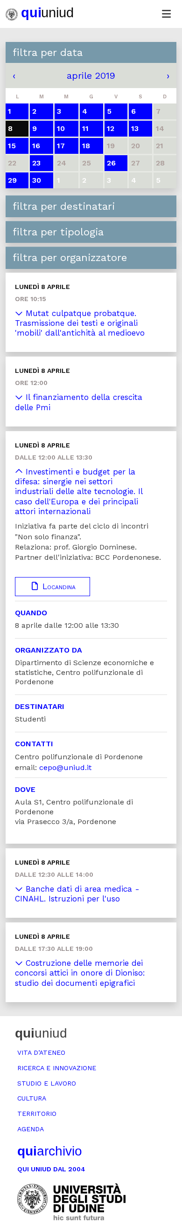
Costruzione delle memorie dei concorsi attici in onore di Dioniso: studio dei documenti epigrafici (80, 973)
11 (85, 128)
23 (36, 162)
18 (86, 145)
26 (111, 162)
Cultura (31, 1098)
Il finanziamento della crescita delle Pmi (78, 402)
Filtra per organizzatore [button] (70, 257)
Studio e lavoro (46, 1083)
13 (135, 128)
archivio (49, 1151)
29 (12, 180)
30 (36, 180)
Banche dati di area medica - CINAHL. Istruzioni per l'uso (77, 893)
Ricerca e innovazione (56, 1068)
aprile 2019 (91, 75)
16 (36, 145)
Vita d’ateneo (41, 1052)
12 (110, 128)
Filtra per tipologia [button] (58, 232)
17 (61, 145)
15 (12, 145)
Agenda (30, 1129)
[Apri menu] (166, 14)
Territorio (36, 1113)
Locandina (58, 586)
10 (61, 128)
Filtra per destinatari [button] (64, 206)
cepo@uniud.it (65, 767)
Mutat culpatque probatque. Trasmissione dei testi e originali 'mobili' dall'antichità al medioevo (80, 323)
